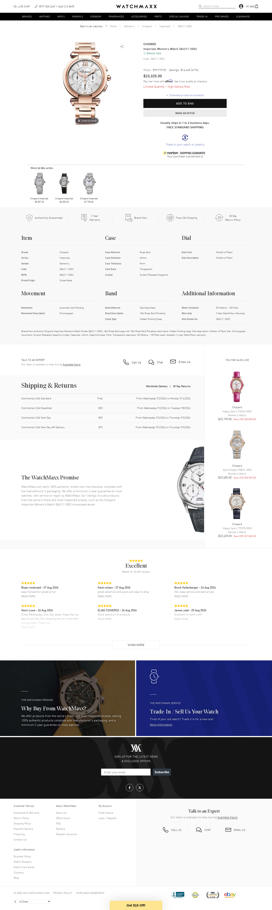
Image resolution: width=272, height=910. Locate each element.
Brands (27, 16)
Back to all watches (91, 26)
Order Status (105, 813)
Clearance (243, 16)
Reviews (60, 829)
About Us (61, 813)
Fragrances (116, 16)
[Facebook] (129, 787)
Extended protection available (185, 95)
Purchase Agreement (90, 893)
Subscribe (162, 772)
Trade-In (202, 16)
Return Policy (21, 818)
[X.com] (139, 787)
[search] (200, 6)
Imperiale (164, 26)
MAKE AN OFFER (185, 113)
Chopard (147, 26)
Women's (77, 16)
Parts (158, 16)
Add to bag (185, 103)
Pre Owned (222, 16)
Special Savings (179, 16)
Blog (16, 878)
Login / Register (107, 818)
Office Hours (63, 818)
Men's (61, 16)
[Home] (136, 6)
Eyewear (95, 16)
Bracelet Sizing (22, 856)
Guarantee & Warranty (26, 813)
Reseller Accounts (66, 834)
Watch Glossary (22, 862)
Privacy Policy (62, 893)
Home (113, 26)
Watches (44, 16)
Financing (19, 834)
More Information (161, 724)
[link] (185, 140)
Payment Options (23, 829)
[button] (252, 6)
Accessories (139, 16)
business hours (71, 364)
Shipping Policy (22, 823)
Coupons (19, 872)
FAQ (58, 823)
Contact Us (20, 839)
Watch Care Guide (24, 867)
